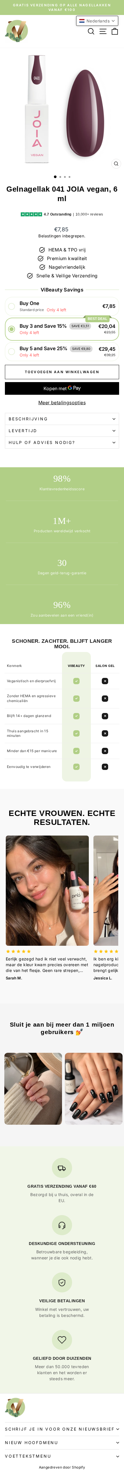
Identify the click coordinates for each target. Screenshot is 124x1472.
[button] (62, 306)
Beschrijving (28, 418)
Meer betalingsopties (62, 402)
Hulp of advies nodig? (42, 442)
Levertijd (23, 430)
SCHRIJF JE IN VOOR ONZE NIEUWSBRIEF (60, 1429)
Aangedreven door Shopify (62, 1467)
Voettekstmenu (28, 1456)
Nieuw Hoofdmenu (31, 1442)
